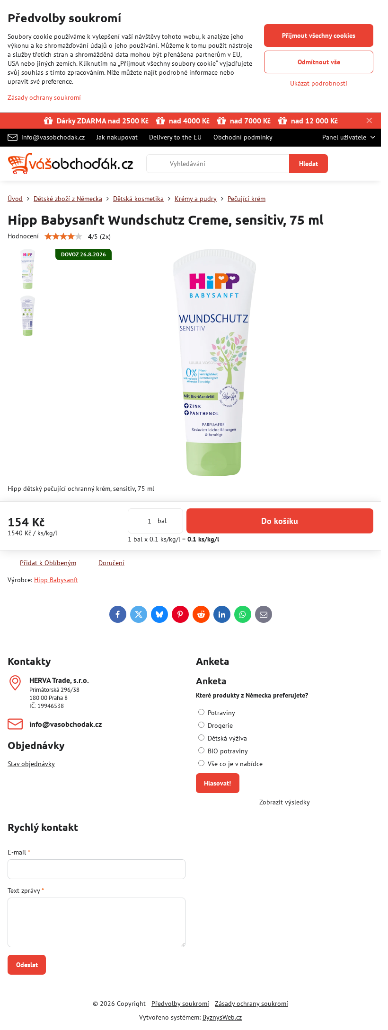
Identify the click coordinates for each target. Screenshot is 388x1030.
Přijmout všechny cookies (318, 35)
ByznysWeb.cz (222, 1017)
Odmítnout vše (319, 62)
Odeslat (27, 964)
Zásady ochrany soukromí (251, 1003)
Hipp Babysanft (56, 580)
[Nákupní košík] (346, 163)
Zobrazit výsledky (284, 802)
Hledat (308, 163)
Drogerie (219, 725)
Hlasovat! (217, 783)
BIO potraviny (227, 751)
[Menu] (369, 163)
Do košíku (279, 520)
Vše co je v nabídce (234, 763)
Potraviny (220, 712)
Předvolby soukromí (180, 1003)
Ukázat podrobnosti (318, 83)
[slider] (63, 236)
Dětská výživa (226, 738)
